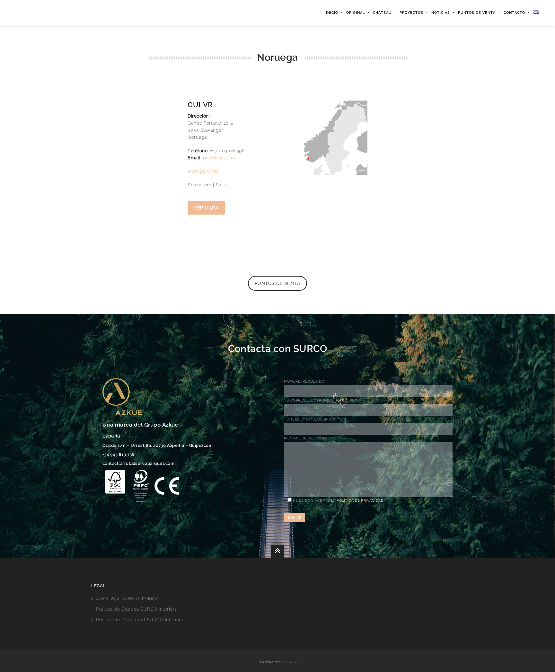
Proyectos (411, 13)
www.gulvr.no (203, 171)
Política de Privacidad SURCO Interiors (139, 619)
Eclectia (289, 662)
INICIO (332, 13)
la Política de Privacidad (357, 501)
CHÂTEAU (382, 13)
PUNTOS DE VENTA (278, 283)
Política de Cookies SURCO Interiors (136, 609)
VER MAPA (206, 207)
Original (355, 13)
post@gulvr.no (219, 157)
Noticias (440, 13)
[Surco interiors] (52, 12)
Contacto (514, 13)
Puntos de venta (477, 13)
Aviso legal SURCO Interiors (127, 598)
